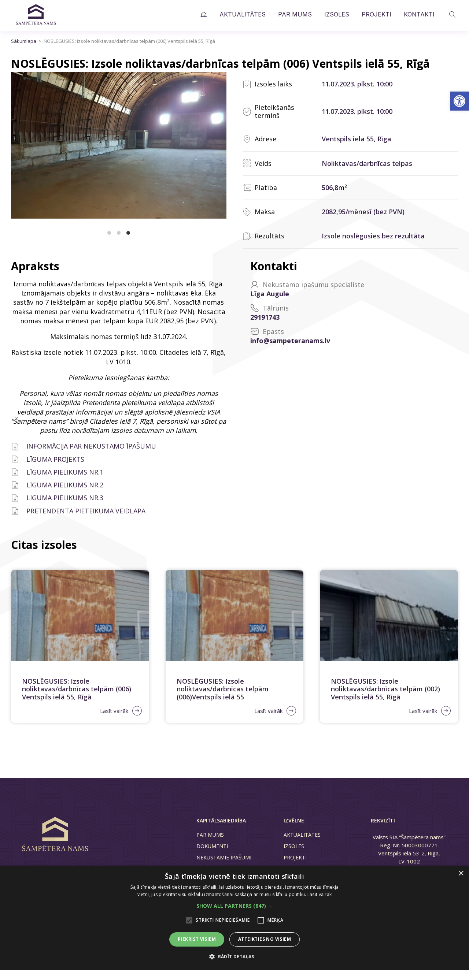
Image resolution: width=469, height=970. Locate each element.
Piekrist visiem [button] (197, 939)
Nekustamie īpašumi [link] (223, 857)
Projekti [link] (376, 14)
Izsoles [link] (336, 14)
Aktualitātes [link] (242, 14)
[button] (234, 905)
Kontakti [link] (419, 14)
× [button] (461, 873)
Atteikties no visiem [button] (264, 939)
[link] (459, 101)
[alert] (234, 918)
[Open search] (452, 14)
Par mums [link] (295, 14)
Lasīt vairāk (319, 894)
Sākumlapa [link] (209, 14)
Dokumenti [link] (212, 846)
